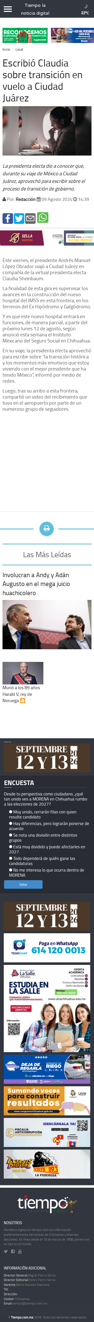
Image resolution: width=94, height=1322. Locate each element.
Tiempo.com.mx (22, 1317)
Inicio (6, 49)
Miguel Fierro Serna (30, 1275)
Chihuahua (17, 1298)
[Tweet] (19, 217)
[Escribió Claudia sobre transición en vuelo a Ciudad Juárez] (8, 217)
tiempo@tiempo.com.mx (25, 1303)
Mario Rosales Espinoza (26, 1284)
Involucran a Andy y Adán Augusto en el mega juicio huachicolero (36, 583)
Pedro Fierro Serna (29, 1279)
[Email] (30, 217)
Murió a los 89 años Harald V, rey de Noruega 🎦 (21, 693)
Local (19, 49)
